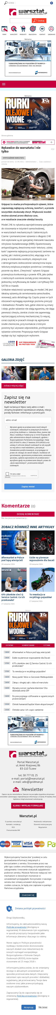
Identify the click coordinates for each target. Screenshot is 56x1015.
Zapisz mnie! (28, 486)
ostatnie (9, 645)
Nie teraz (42, 1007)
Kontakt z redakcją (13, 824)
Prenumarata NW (13, 830)
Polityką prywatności (27, 995)
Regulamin (42, 827)
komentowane (28, 645)
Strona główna (7, 135)
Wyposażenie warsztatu (13, 158)
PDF (53, 149)
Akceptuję (28, 1007)
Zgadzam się (29, 895)
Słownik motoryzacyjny (43, 824)
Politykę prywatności (16, 927)
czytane (46, 645)
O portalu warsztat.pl (13, 821)
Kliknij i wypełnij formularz (28, 805)
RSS (13, 827)
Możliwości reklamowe (43, 821)
